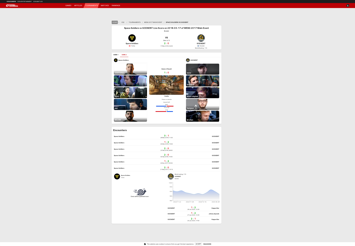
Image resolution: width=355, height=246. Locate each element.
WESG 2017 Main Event (196, 28)
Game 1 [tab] (115, 55)
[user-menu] (347, 5)
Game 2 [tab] (124, 55)
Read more (207, 244)
